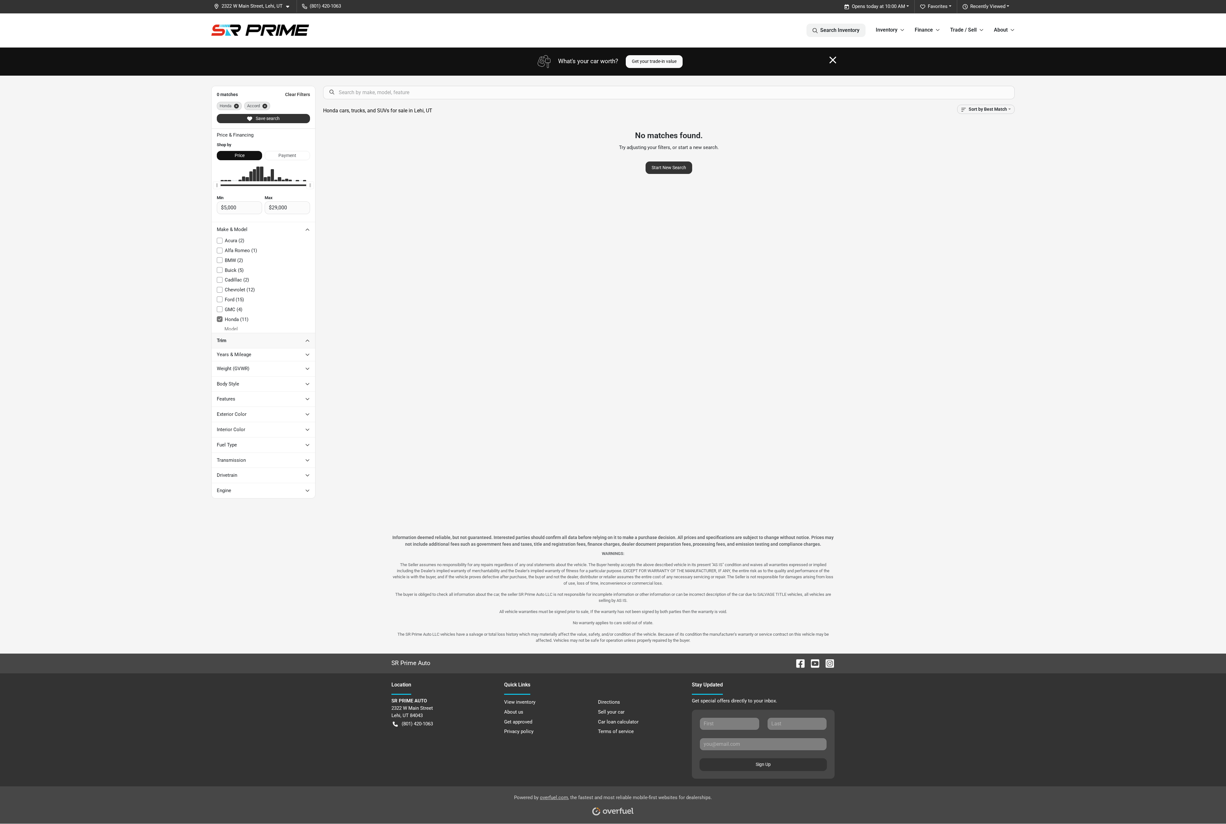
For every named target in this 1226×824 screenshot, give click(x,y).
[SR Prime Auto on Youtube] (812, 663)
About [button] (1001, 30)
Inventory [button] (886, 30)
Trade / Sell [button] (963, 30)
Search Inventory (839, 30)
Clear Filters (297, 94)
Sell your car (611, 712)
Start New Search (669, 167)
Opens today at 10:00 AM (878, 6)
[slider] (217, 185)
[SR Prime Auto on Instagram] (827, 663)
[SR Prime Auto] (260, 30)
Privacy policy (519, 731)
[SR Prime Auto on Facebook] (798, 663)
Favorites (938, 6)
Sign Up (763, 764)
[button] (254, 6)
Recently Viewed (987, 6)
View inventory (519, 702)
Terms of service (616, 731)
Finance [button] (924, 30)
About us (513, 712)
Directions (609, 702)
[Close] (833, 60)
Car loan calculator (618, 722)
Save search (267, 118)
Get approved (518, 722)
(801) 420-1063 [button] (325, 6)
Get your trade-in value (654, 61)
